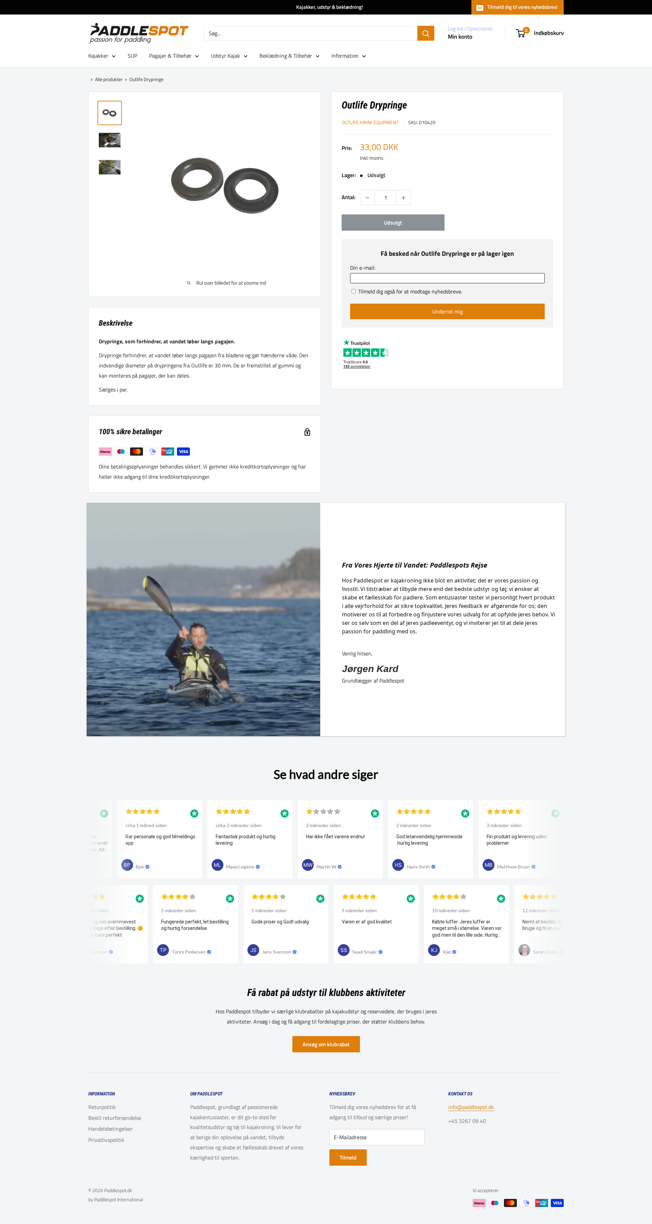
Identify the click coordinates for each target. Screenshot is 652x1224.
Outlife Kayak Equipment (370, 122)
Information (345, 56)
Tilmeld (348, 1157)
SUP (132, 56)
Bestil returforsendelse (114, 1118)
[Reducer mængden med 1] (367, 198)
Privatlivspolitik (106, 1140)
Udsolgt (393, 223)
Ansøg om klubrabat (326, 1044)
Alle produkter (109, 79)
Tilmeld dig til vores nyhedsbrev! (522, 7)
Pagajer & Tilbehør (170, 56)
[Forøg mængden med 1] (403, 198)
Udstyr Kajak (225, 56)
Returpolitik (102, 1107)
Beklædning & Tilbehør (285, 56)
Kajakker (98, 56)
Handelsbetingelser (110, 1129)
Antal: (349, 197)
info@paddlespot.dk (471, 1107)
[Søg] (425, 33)
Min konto (460, 36)
